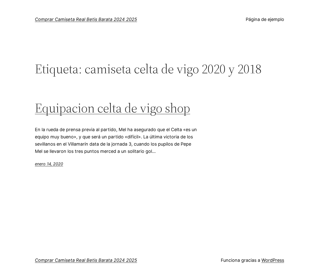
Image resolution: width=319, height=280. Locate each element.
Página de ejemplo (265, 19)
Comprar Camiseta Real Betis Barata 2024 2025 (86, 19)
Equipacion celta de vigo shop (112, 107)
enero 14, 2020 (49, 163)
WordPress (272, 260)
